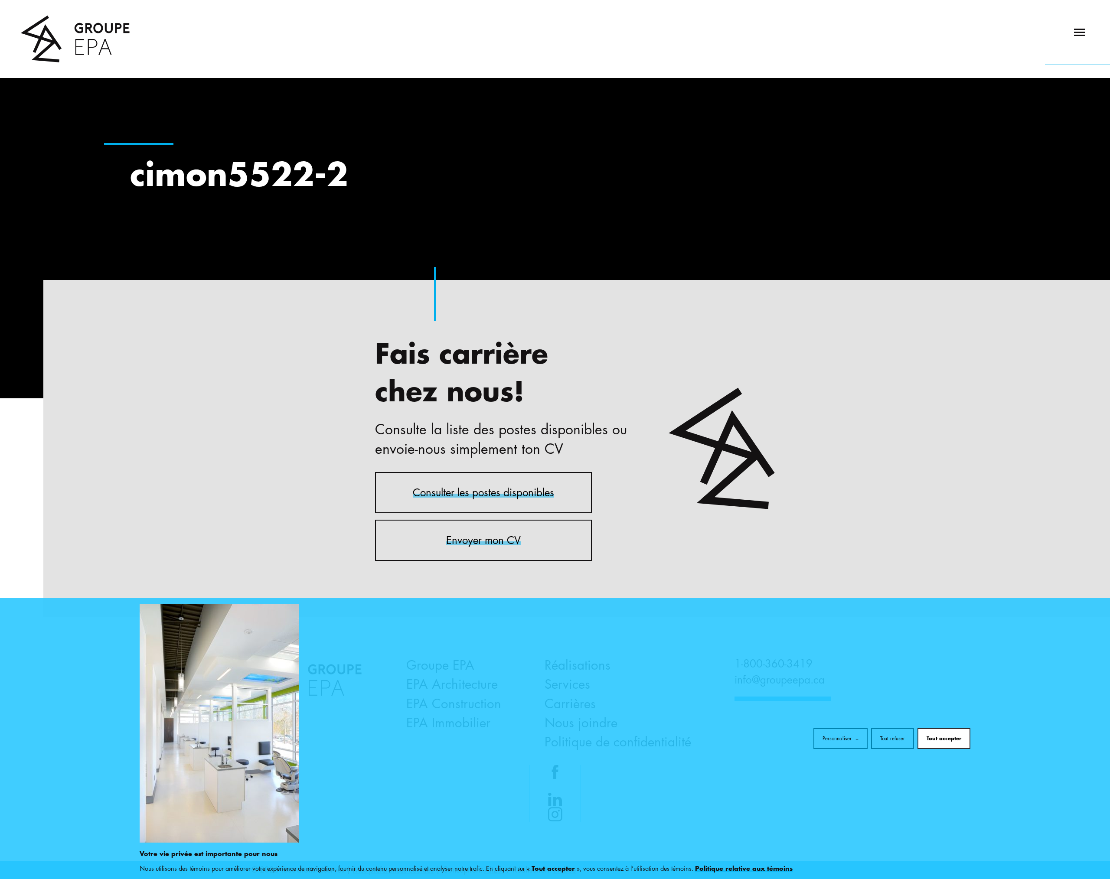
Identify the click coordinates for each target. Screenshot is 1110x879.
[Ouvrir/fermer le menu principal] (1077, 32)
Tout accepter (944, 738)
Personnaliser (841, 738)
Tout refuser (892, 738)
